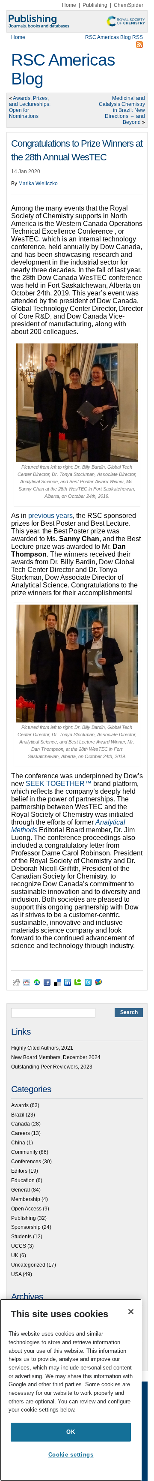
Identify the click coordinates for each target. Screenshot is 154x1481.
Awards (20, 1105)
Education (23, 1180)
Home (69, 5)
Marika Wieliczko (38, 184)
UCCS (18, 1246)
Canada (20, 1124)
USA (16, 1274)
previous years (50, 515)
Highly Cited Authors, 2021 (42, 1048)
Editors (19, 1171)
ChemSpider (128, 5)
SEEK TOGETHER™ (59, 783)
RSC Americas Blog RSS (114, 37)
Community (24, 1152)
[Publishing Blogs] (77, 21)
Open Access (26, 1209)
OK (70, 1432)
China (18, 1143)
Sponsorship (26, 1227)
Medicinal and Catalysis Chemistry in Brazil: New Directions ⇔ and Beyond (122, 110)
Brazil (17, 1115)
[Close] (130, 1311)
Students (21, 1237)
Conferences (26, 1162)
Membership (25, 1199)
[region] (71, 1390)
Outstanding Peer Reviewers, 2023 (51, 1067)
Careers (20, 1133)
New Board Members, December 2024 (56, 1057)
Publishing (95, 5)
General (20, 1190)
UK (14, 1255)
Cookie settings (71, 1454)
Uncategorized (28, 1265)
